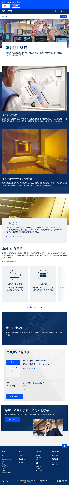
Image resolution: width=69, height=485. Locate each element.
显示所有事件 (14, 397)
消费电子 (4, 461)
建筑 (3, 455)
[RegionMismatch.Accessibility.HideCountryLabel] (66, 2)
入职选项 (38, 468)
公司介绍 (38, 455)
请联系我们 (12, 420)
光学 (3, 469)
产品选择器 (21, 455)
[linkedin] (57, 481)
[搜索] (56, 11)
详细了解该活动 (28, 368)
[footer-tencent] (66, 481)
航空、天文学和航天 (7, 459)
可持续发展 (38, 457)
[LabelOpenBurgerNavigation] (66, 11)
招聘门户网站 (39, 470)
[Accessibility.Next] (42, 307)
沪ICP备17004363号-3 (43, 480)
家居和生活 (5, 465)
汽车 (3, 457)
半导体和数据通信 (6, 473)
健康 (3, 463)
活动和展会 (55, 462)
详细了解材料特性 (8, 261)
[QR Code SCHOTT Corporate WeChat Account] (60, 481)
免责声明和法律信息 (21, 480)
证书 (37, 459)
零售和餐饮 (5, 471)
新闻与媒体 (55, 464)
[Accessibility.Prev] (27, 307)
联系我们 (63, 16)
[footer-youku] (63, 481)
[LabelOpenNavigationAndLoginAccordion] (61, 11)
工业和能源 (5, 467)
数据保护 (33, 480)
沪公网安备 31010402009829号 (34, 482)
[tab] (30, 307)
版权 (28, 480)
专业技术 (21, 462)
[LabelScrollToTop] (64, 446)
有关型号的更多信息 (12, 237)
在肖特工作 (38, 466)
